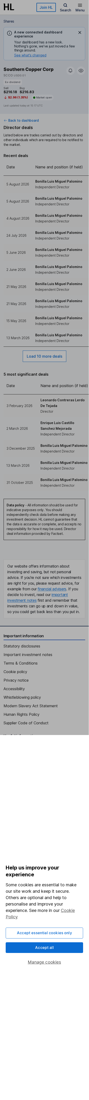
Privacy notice (16, 680)
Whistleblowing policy (22, 697)
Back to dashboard (23, 120)
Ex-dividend (12, 82)
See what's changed (30, 55)
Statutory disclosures (22, 646)
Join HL (46, 7)
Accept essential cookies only (44, 932)
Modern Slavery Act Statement (31, 705)
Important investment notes (28, 654)
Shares (9, 21)
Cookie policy (15, 671)
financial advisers (52, 589)
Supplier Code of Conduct (26, 723)
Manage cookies (44, 962)
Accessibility (14, 688)
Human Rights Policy (22, 714)
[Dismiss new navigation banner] (79, 32)
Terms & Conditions (21, 663)
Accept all (44, 947)
